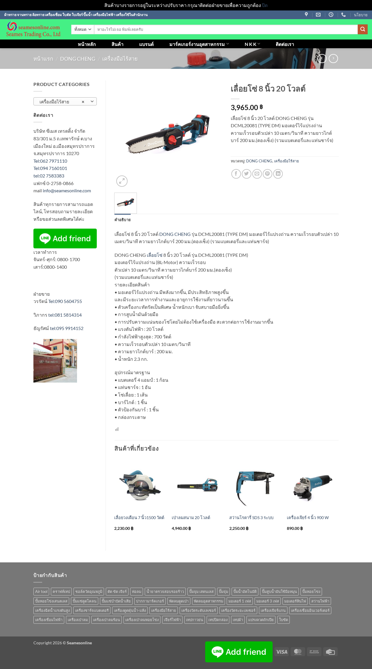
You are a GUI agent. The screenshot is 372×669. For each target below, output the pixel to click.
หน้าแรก (43, 58)
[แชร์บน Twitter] (246, 174)
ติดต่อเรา (285, 44)
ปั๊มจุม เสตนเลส (201, 591)
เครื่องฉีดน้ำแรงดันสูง (52, 610)
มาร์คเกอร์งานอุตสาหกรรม (197, 44)
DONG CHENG (77, 58)
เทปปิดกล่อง (218, 619)
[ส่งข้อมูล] (363, 29)
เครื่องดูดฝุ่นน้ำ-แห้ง (130, 610)
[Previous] (114, 499)
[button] (122, 181)
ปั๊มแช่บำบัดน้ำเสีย (116, 601)
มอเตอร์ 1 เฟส (239, 601)
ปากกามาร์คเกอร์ (150, 601)
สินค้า (118, 44)
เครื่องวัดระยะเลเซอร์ (238, 610)
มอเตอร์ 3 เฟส (267, 601)
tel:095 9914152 (66, 328)
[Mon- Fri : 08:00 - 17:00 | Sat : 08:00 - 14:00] (332, 14)
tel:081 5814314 (65, 315)
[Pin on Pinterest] (267, 174)
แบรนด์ (146, 44)
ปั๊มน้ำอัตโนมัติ (245, 591)
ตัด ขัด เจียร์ (117, 591)
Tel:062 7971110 (50, 161)
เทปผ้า (238, 619)
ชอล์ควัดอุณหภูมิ (88, 591)
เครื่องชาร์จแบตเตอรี (92, 610)
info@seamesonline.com (67, 190)
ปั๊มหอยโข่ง (311, 591)
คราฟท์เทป (61, 591)
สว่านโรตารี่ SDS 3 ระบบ (251, 517)
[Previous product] (333, 58)
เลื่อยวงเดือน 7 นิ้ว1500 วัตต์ (139, 517)
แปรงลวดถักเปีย (261, 619)
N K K (250, 44)
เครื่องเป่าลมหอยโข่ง (142, 619)
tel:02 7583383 (48, 175)
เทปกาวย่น (194, 619)
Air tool (41, 591)
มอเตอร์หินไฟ (295, 601)
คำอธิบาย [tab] (123, 219)
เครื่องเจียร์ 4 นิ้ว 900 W (308, 517)
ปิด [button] (265, 5)
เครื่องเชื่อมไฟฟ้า (48, 619)
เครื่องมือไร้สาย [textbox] (62, 101)
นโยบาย (361, 14)
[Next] (338, 499)
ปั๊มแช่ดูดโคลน (84, 601)
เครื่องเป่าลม (78, 619)
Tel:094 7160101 (50, 168)
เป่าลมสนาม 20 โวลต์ (191, 517)
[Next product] (321, 58)
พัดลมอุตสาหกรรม (208, 601)
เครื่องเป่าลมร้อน (106, 619)
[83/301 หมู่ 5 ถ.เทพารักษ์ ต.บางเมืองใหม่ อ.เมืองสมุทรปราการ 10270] (307, 14)
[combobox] (65, 101)
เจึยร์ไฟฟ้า (172, 619)
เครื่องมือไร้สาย (120, 58)
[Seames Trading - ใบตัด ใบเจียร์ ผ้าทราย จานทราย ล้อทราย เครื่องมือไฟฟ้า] (33, 29)
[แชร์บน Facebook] (236, 174)
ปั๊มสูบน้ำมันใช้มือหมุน (279, 591)
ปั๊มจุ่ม (223, 591)
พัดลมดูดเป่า (179, 601)
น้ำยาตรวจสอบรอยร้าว (165, 591)
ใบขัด (283, 619)
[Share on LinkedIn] (278, 174)
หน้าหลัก (87, 44)
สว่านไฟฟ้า (320, 601)
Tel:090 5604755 (65, 301)
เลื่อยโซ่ (154, 255)
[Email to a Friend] (257, 174)
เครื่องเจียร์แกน (273, 610)
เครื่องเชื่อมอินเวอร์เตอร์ (310, 610)
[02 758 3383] (344, 14)
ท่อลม (136, 591)
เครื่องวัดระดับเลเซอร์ (198, 610)
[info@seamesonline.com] (319, 14)
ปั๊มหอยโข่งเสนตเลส (51, 601)
